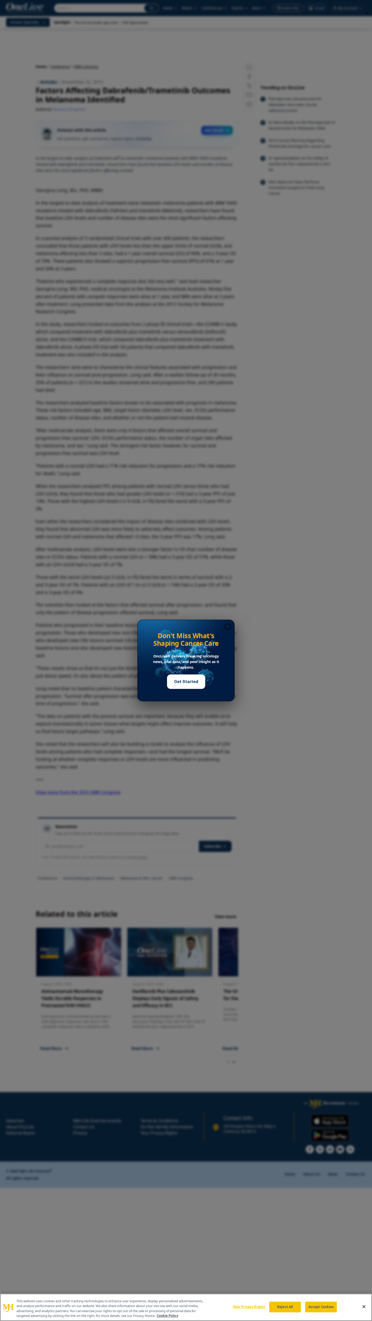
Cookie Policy (167, 1315)
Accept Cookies (321, 1307)
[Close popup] (227, 626)
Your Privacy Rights (249, 1307)
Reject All (285, 1307)
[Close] (363, 1306)
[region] (186, 1307)
